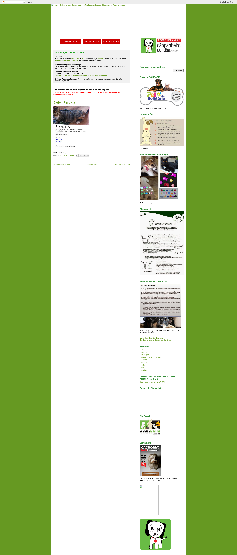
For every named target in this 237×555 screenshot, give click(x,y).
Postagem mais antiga (122, 164)
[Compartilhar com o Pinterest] (87, 155)
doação (144, 360)
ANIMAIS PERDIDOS (111, 41)
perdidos (66, 60)
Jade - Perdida (64, 102)
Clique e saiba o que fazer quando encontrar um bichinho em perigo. (81, 75)
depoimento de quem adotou (152, 357)
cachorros (75, 58)
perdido (73, 155)
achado (144, 349)
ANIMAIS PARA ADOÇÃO (70, 41)
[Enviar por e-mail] (77, 155)
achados (58, 60)
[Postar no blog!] (79, 155)
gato (67, 155)
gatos (83, 58)
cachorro (144, 352)
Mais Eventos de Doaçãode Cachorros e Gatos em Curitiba (155, 339)
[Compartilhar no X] (82, 155)
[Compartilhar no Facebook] (85, 155)
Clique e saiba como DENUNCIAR (152, 382)
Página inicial (92, 164)
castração (145, 355)
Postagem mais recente (62, 164)
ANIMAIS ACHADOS (91, 41)
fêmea (62, 155)
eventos (144, 362)
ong (142, 367)
